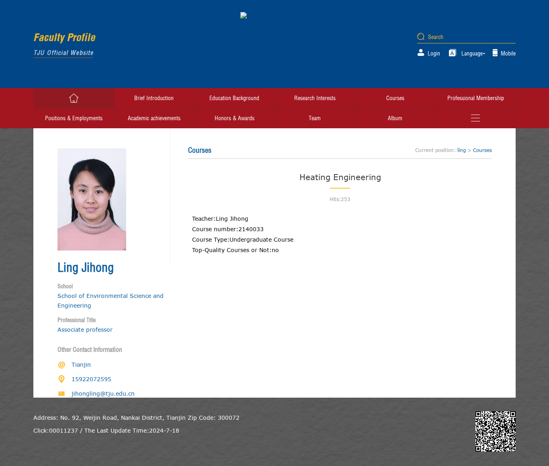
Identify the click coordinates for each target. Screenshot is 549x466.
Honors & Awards (234, 118)
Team (315, 118)
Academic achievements (154, 118)
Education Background (234, 98)
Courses (395, 98)
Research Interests (315, 98)
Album (395, 118)
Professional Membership (475, 98)
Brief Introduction (154, 98)
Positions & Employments (73, 118)
